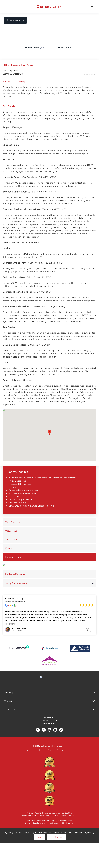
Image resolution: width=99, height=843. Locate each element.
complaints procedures (62, 750)
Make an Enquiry (14, 557)
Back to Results (16, 20)
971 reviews (20, 601)
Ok (39, 837)
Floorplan (10, 548)
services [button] (8, 701)
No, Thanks (56, 837)
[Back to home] (49, 6)
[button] (92, 6)
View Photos (36, 47)
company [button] (8, 692)
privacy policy (33, 750)
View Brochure (12, 522)
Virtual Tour (66, 47)
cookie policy (45, 750)
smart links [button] (9, 709)
